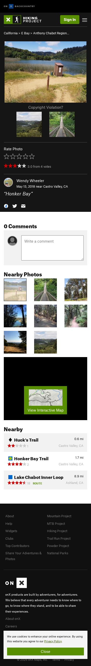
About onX (12, 619)
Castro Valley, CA (55, 186)
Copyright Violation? (45, 107)
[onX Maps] (16, 587)
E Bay (25, 33)
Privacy (69, 659)
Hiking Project (57, 531)
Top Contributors (17, 546)
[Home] (25, 19)
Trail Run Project (59, 538)
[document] (45, 644)
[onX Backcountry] (19, 6)
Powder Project (58, 546)
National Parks (57, 553)
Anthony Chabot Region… (51, 33)
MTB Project (56, 524)
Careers (11, 626)
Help (8, 524)
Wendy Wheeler (30, 180)
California (11, 33)
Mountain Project (59, 516)
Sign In (70, 19)
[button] (6, 205)
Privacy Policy (53, 641)
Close (45, 651)
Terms (56, 659)
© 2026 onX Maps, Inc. (32, 659)
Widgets (11, 531)
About (9, 516)
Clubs (9, 538)
